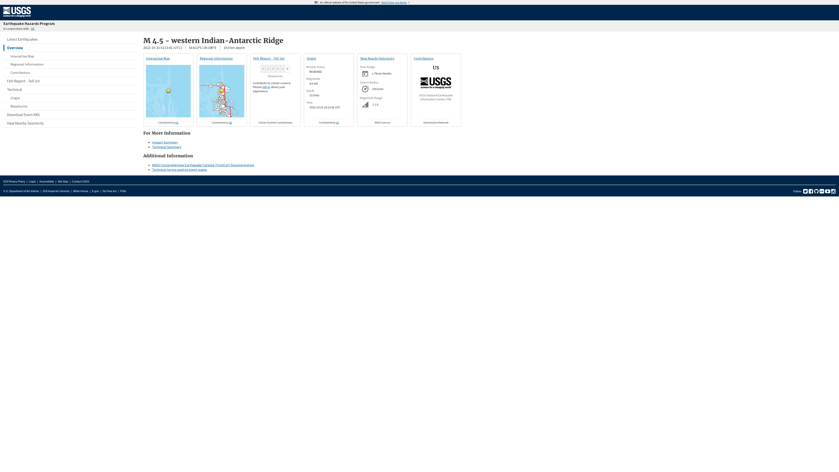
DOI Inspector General (56, 191)
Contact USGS (80, 181)
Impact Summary (165, 142)
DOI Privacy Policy (14, 181)
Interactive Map (22, 56)
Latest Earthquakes (22, 39)
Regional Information (26, 64)
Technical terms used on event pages (179, 169)
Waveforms (19, 106)
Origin (15, 98)
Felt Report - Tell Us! (23, 81)
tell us (266, 87)
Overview (15, 47)
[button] (168, 90)
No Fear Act (109, 191)
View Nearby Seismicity (25, 123)
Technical (14, 89)
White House (80, 191)
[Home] (17, 18)
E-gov (95, 191)
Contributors (20, 72)
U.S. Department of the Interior (21, 191)
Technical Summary (166, 147)
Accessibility (46, 181)
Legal (32, 181)
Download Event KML (23, 114)
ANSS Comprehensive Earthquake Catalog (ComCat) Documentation (203, 165)
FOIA (123, 191)
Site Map (63, 181)
